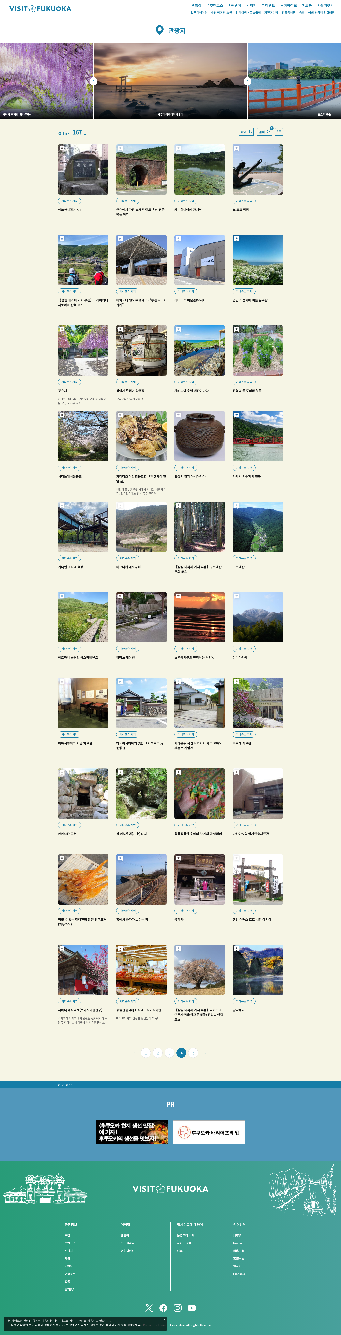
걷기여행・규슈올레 (248, 12)
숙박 (302, 12)
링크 (180, 1250)
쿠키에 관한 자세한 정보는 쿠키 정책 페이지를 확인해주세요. (103, 1325)
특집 (198, 5)
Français (239, 1273)
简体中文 (238, 1250)
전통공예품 (289, 12)
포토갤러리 (128, 1242)
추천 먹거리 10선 (221, 12)
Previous (93, 81)
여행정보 (290, 5)
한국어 (237, 1266)
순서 (244, 131)
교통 (308, 5)
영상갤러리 (128, 1250)
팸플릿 (125, 1235)
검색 (265, 131)
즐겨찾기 (327, 5)
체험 (253, 5)
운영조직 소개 (185, 1235)
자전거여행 (271, 12)
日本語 (237, 1235)
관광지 (236, 5)
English (238, 1242)
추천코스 (216, 5)
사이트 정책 (184, 1242)
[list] (279, 132)
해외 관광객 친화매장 (321, 12)
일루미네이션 (199, 12)
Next (247, 81)
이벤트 (270, 5)
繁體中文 (238, 1258)
